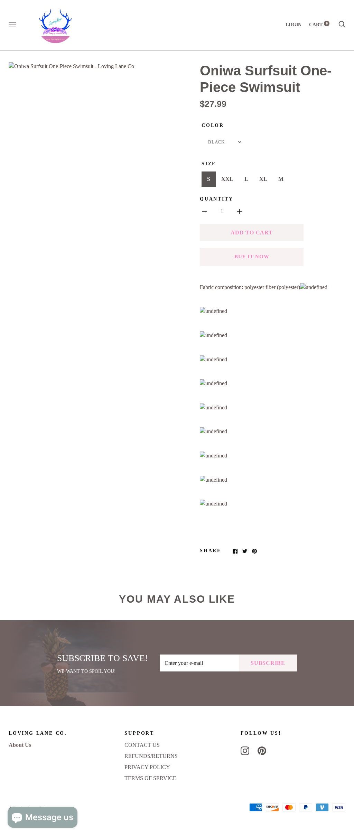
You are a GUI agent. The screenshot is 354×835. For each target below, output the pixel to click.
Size (209, 163)
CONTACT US (142, 745)
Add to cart (251, 232)
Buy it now (251, 256)
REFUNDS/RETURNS (151, 756)
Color (213, 125)
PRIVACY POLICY (147, 767)
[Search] (341, 24)
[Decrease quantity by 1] (204, 211)
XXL (227, 179)
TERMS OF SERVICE (150, 778)
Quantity (216, 199)
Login (293, 24)
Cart (318, 24)
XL (263, 179)
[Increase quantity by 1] (239, 211)
